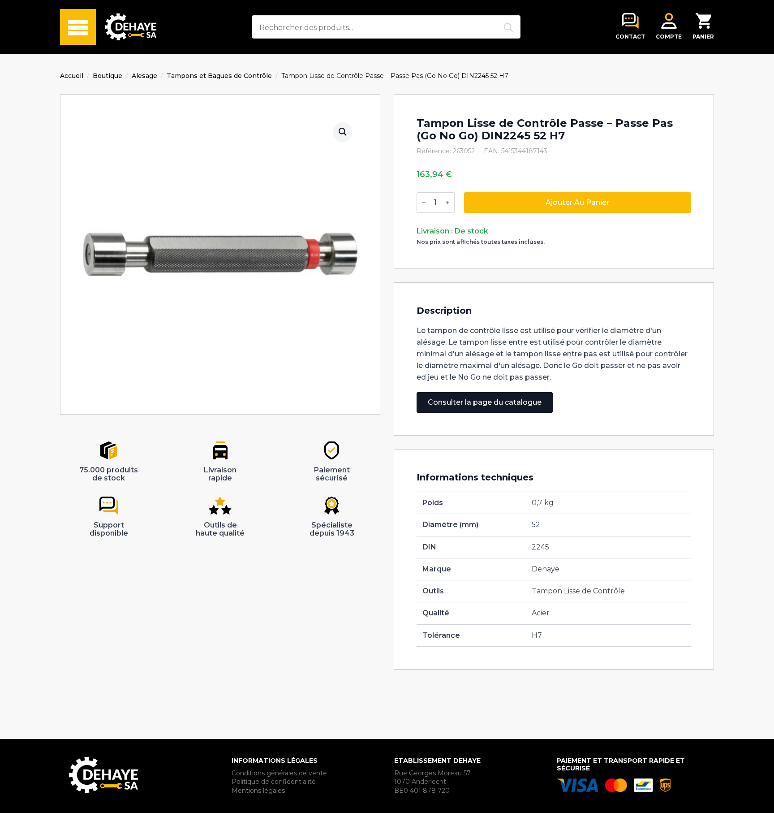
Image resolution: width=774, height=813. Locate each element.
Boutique (107, 76)
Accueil (71, 76)
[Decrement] (424, 203)
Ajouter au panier (577, 202)
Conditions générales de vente (279, 773)
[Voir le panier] (703, 21)
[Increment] (447, 203)
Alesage (144, 76)
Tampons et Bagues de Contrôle (219, 76)
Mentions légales (258, 791)
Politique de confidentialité (274, 782)
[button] (342, 131)
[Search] (508, 27)
